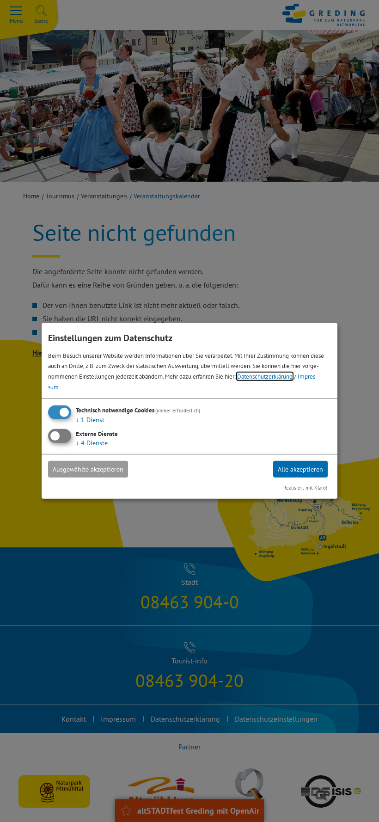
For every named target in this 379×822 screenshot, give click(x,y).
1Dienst (90, 420)
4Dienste (92, 443)
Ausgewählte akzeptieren (88, 469)
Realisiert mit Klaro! (305, 488)
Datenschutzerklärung (265, 376)
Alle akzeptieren (300, 469)
